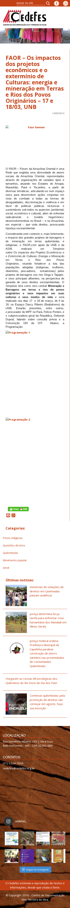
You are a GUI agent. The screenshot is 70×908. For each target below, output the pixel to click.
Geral (6, 567)
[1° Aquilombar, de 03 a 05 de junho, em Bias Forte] (58, 838)
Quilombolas (10, 553)
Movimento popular (15, 560)
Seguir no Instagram (37, 869)
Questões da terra (14, 545)
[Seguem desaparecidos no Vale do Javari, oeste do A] (43, 838)
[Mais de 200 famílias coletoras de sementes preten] (27, 838)
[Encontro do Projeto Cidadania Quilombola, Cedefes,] (11, 856)
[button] (49, 3)
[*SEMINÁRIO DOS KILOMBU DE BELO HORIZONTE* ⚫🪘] (58, 856)
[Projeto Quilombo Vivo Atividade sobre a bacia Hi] (43, 856)
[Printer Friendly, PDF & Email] (18, 508)
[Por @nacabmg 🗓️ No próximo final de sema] (11, 838)
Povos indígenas (13, 538)
